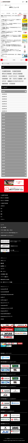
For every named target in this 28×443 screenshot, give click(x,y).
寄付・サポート (3, 271)
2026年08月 (4, 94)
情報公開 (2, 263)
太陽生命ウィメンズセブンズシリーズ (15, 81)
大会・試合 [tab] (14, 13)
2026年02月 (4, 108)
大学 (10, 78)
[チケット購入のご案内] (14, 182)
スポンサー (3, 268)
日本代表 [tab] (8, 13)
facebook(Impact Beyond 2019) (6, 294)
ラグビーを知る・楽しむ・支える (6, 230)
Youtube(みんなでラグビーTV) (6, 308)
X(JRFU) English (4, 300)
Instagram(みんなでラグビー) (6, 316)
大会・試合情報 (3, 227)
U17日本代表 (12, 83)
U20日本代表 (5, 78)
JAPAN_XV (4, 76)
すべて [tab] (3, 13)
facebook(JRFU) (4, 289)
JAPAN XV (3, 205)
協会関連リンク (3, 266)
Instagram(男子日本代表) (5, 313)
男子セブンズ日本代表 (6, 73)
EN (24, 1)
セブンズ (4, 81)
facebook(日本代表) (4, 291)
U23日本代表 (21, 76)
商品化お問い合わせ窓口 (5, 279)
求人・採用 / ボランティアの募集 (6, 282)
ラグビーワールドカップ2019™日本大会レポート (9, 232)
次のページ (23, 60)
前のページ (5, 60)
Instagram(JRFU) (4, 311)
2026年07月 (4, 96)
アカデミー (3, 219)
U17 (1, 216)
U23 (1, 208)
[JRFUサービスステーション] (14, 189)
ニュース (2, 224)
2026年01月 (4, 111)
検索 (2, 63)
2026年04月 (4, 103)
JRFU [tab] (20, 13)
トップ (2, 5)
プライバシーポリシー (19, 438)
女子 (25, 78)
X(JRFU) (2, 297)
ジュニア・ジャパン (13, 76)
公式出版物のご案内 (4, 274)
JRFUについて (3, 260)
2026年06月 (4, 99)
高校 (1, 214)
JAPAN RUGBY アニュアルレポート (7, 235)
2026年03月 (4, 106)
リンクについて (12, 438)
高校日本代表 (5, 83)
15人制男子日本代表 (6, 71)
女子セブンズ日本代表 (17, 73)
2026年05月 (4, 101)
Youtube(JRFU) (3, 305)
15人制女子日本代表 (16, 71)
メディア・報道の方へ (4, 276)
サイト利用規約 (7, 438)
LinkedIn (2, 319)
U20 (1, 211)
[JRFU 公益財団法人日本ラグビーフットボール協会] (5, 2)
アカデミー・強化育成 (17, 78)
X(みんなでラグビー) (4, 302)
